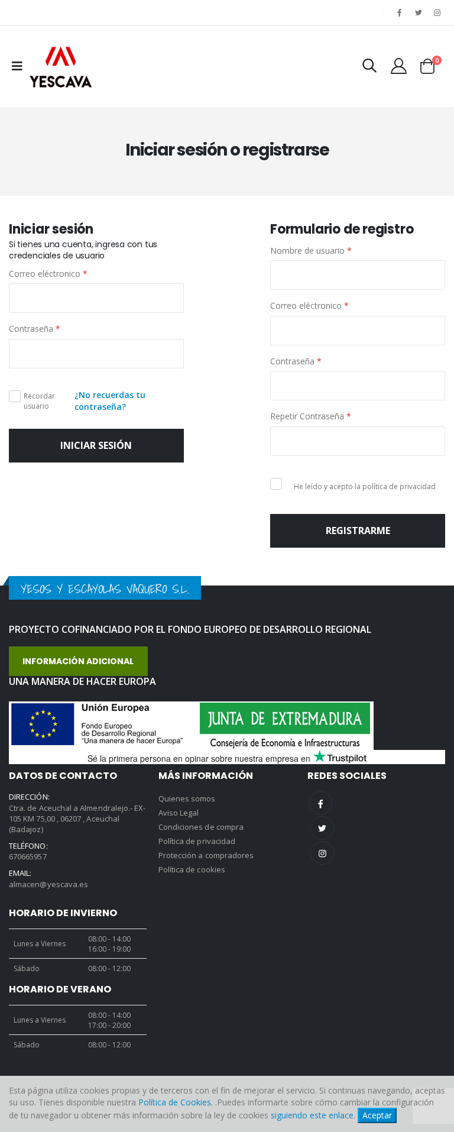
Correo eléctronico (48, 273)
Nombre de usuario (311, 250)
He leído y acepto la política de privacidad (365, 486)
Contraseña (34, 328)
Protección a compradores (206, 855)
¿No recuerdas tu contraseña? (109, 400)
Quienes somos (187, 798)
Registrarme (358, 530)
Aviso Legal (178, 812)
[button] (369, 67)
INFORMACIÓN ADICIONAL (78, 661)
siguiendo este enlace (312, 1115)
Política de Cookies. (175, 1102)
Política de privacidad (196, 841)
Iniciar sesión (96, 445)
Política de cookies (191, 869)
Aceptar (377, 1115)
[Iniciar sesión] (399, 66)
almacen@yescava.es (48, 884)
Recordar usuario (39, 401)
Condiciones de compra (201, 826)
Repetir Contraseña (310, 416)
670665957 (28, 856)
